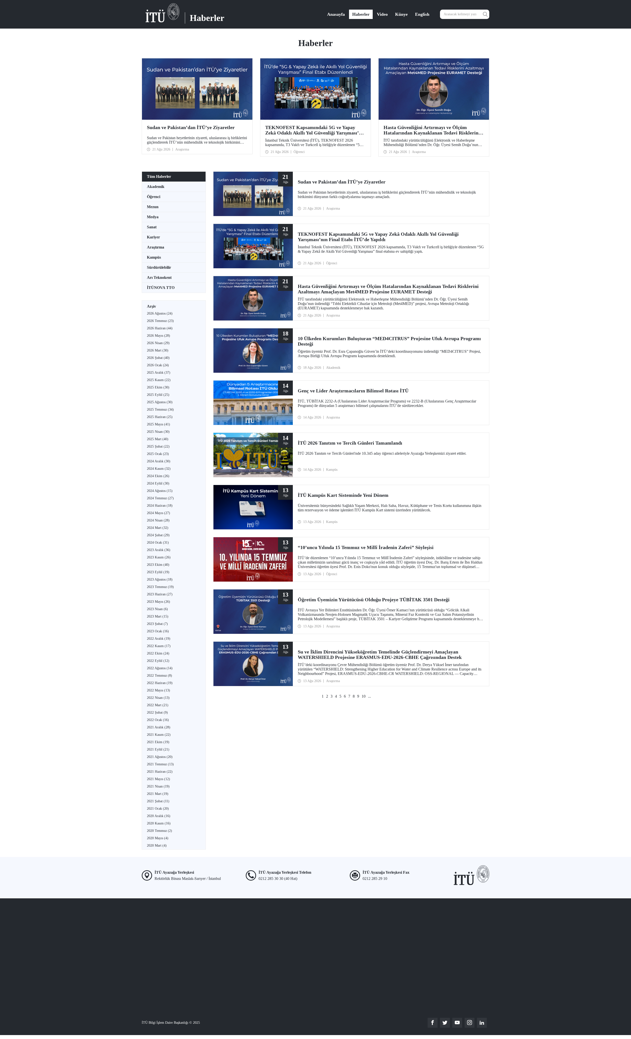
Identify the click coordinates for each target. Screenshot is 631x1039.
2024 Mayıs (158, 513)
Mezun (152, 207)
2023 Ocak (158, 631)
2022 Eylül (158, 661)
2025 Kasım (159, 380)
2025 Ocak (158, 454)
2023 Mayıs (158, 601)
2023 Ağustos (160, 579)
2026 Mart (157, 350)
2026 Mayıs (158, 335)
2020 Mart (157, 845)
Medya (152, 217)
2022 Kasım (159, 646)
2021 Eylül (158, 749)
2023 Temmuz (160, 587)
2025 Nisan (158, 432)
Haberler (360, 14)
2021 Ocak (158, 808)
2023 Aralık (158, 550)
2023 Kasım (159, 557)
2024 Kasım (159, 468)
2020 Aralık (158, 816)
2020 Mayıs (157, 838)
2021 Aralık (158, 727)
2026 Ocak (158, 365)
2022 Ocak (158, 720)
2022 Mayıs (158, 690)
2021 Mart (157, 794)
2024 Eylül (158, 483)
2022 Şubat (157, 712)
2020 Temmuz (159, 831)
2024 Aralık (158, 461)
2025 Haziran (160, 417)
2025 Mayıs (158, 424)
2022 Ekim (158, 653)
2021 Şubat (158, 801)
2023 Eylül (158, 572)
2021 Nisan (158, 786)
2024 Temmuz (160, 498)
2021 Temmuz (160, 764)
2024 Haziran (160, 505)
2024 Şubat (158, 535)
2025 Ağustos (160, 402)
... (369, 696)
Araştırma (155, 247)
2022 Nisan (158, 698)
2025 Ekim (158, 387)
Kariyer (153, 237)
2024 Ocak (158, 542)
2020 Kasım (159, 823)
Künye (401, 14)
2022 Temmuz (159, 675)
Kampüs (154, 257)
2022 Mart (157, 705)
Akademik (155, 186)
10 (364, 696)
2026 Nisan (158, 343)
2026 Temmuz (160, 321)
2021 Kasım (159, 735)
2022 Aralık (158, 638)
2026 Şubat (158, 358)
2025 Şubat (158, 446)
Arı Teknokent (159, 277)
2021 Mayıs (158, 779)
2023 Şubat (157, 624)
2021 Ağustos (160, 757)
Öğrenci (153, 197)
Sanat (152, 227)
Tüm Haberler (159, 176)
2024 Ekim (158, 476)
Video (382, 14)
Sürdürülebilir (159, 267)
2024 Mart (157, 528)
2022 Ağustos (160, 668)
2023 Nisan (157, 609)
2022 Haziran (160, 683)
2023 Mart (157, 616)
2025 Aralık (158, 372)
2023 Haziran (160, 594)
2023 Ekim (158, 565)
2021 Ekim (158, 742)
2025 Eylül (158, 395)
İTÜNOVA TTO (161, 287)
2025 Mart (157, 439)
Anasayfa (336, 14)
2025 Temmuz (160, 409)
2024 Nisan (158, 520)
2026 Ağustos (160, 313)
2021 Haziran (160, 771)
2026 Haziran (160, 328)
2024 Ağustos (160, 491)
